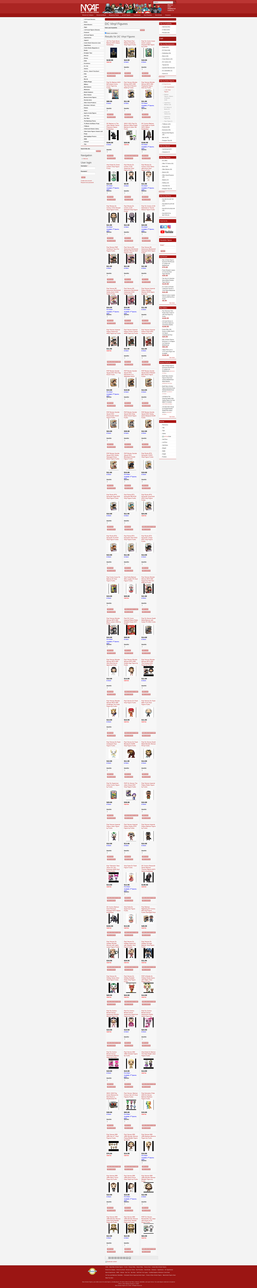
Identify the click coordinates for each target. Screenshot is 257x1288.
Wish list (85, 158)
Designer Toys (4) (167, 188)
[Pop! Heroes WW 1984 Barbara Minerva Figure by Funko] (149, 1150)
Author (164, 433)
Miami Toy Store (109, 1277)
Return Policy (140, 1267)
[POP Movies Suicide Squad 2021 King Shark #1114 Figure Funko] (131, 428)
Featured (86, 32)
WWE (85, 139)
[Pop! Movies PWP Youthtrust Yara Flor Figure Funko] (114, 263)
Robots (86, 108)
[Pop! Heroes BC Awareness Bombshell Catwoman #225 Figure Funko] (131, 304)
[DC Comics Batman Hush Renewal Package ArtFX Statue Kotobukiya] (114, 923)
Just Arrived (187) (167, 149)
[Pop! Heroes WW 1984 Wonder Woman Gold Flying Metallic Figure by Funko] (114, 1233)
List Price (164, 442)
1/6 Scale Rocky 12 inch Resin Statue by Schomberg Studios (167, 322)
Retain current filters (111, 33)
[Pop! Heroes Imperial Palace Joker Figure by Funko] (114, 840)
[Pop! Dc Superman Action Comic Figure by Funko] (114, 799)
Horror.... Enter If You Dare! (91, 71)
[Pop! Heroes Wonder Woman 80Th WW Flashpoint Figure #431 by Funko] (149, 98)
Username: (84, 166)
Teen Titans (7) (168, 121)
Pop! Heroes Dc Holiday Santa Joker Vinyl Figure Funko (113, 978)
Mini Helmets (87, 87)
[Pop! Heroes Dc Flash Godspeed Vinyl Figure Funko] (114, 758)
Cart (161, 39)
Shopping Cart (172, 8)
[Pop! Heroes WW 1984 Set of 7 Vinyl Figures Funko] (114, 1150)
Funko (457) (165, 47)
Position (164, 457)
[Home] (90, 12)
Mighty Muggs (88, 81)
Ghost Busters (88, 24)
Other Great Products (90, 102)
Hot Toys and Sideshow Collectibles (114, 1275)
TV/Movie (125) (166, 124)
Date (169, 436)
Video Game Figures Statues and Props (93, 133)
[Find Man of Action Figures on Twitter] (165, 228)
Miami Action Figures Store (169, 1275)
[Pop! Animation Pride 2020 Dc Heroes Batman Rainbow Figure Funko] (149, 1109)
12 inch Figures (126, 15)
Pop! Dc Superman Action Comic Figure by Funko (113, 785)
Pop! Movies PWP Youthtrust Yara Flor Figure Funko (113, 249)
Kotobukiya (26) (166, 53)
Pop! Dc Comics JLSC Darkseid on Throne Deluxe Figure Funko (148, 207)
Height (164, 454)
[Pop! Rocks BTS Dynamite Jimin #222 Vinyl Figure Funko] (131, 552)
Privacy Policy (132, 1267)
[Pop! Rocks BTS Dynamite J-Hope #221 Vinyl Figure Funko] (149, 552)
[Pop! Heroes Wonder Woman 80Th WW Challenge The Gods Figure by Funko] (114, 717)
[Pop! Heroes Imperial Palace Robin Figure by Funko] (149, 799)
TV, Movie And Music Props (91, 123)
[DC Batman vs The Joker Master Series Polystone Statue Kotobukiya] (114, 139)
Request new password (87, 182)
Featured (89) (166, 127)
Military (86, 84)
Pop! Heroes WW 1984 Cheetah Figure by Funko (131, 1053)
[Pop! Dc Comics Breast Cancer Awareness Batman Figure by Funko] (114, 1068)
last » (130, 1258)
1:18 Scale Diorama (89, 19)
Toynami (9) (165, 65)
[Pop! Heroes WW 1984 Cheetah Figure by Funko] (131, 1068)
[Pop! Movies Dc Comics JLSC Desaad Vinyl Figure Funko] (114, 222)
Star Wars (87, 118)
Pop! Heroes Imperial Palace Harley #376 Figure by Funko (130, 826)
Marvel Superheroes (110, 1272)
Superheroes (137, 15)
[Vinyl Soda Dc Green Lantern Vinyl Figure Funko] (114, 181)
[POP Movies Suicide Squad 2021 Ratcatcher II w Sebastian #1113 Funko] (131, 387)
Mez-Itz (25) (165, 137)
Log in (169, 7)
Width (163, 451)
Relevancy (165, 425)
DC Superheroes (169, 1269)
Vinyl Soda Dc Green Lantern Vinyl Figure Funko (113, 166)
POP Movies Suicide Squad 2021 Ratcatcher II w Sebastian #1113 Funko (130, 374)
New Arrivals (158, 15)
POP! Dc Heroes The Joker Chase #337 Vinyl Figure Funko (130, 785)
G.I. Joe (86, 66)
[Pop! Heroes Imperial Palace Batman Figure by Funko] (149, 840)
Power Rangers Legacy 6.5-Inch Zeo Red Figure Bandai (168, 271)
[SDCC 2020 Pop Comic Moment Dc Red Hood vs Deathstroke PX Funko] (114, 1109)
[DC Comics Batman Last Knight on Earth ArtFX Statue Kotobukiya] (149, 139)
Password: (84, 171)
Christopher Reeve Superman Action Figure (134, 1275)
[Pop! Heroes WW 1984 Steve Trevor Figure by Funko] (114, 1192)
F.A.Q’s (126, 1267)
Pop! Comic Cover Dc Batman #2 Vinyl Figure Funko (113, 578)
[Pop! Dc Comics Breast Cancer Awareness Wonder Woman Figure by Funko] (114, 1027)
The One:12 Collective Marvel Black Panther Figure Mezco (168, 280)
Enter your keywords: (111, 27)
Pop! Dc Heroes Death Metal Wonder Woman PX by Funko (148, 743)
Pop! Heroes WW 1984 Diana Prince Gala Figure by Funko (131, 1177)
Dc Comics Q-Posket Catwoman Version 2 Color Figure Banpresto (168, 288)
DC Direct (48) (166, 50)
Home (106, 1267)
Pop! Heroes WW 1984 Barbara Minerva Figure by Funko (148, 1136)
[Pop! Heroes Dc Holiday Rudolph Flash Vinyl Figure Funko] (131, 992)
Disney (86, 58)
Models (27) (165, 180)
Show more (162, 76)
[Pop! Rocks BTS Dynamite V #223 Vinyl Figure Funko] (149, 469)
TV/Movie (86, 126)
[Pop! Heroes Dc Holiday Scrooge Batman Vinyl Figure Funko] (149, 958)
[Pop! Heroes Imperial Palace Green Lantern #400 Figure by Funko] (131, 346)
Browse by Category (87, 15)
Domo (85, 22)
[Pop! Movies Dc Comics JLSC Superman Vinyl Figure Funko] (131, 181)
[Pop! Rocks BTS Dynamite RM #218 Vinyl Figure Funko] (131, 511)
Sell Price (164, 439)
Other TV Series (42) (167, 163)
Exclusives (87, 63)
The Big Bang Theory (90, 121)
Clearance (168, 15)
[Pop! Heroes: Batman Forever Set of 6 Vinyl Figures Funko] (131, 1109)
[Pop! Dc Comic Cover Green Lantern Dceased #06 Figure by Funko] (149, 57)
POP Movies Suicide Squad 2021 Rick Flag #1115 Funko (114, 372)
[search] (163, 2)
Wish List (170, 5)
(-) (162, 84)
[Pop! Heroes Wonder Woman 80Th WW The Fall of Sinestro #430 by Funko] (131, 98)
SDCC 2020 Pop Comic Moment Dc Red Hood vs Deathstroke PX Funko (112, 1096)
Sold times (165, 445)
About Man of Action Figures (116, 1267)
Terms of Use (147, 1267)
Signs (85, 27)
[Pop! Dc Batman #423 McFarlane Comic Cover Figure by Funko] (114, 98)
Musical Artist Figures (90, 97)
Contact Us (171, 10)
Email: (162, 245)
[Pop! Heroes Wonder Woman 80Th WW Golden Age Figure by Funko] (131, 676)
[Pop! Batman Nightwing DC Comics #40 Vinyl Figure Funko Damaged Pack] (149, 923)
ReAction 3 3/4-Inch (89, 105)
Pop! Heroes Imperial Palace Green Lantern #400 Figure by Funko (131, 331)
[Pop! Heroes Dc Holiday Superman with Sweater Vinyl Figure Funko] (131, 958)
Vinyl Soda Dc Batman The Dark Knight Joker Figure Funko (148, 1053)
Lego (85, 76)
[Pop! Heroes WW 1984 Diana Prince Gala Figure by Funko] (131, 1192)
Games (86, 68)
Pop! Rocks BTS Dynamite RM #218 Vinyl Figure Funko (130, 496)
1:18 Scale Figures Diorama (92, 30)
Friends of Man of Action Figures (154, 1275)
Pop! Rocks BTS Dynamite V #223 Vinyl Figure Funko (147, 455)
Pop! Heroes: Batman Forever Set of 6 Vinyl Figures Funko (131, 1095)
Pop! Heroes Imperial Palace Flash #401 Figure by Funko (148, 331)
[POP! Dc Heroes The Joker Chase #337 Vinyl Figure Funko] (131, 799)
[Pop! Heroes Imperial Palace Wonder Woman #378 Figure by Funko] (149, 304)
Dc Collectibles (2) (167, 70)
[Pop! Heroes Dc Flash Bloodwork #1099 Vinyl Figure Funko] (131, 758)
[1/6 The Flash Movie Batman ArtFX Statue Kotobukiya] (114, 57)
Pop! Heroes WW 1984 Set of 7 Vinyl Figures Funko (112, 1136)
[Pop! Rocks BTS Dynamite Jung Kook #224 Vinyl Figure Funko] (149, 511)
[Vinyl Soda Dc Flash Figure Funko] (131, 882)
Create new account (86, 180)
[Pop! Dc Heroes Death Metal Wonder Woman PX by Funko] (149, 758)
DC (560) (164, 160)
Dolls (85, 61)
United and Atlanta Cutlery (91, 129)
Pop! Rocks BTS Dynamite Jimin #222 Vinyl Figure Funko (130, 537)
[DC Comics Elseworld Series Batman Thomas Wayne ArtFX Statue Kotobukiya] (149, 882)
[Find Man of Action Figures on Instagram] (169, 228)
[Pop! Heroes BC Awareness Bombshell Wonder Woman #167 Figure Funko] (131, 263)
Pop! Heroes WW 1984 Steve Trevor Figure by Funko (112, 1177)
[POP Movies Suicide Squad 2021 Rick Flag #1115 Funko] (114, 387)
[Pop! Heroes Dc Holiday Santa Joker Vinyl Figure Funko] (114, 992)
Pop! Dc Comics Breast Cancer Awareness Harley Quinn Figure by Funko (147, 1014)
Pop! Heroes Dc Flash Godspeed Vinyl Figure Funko (113, 743)
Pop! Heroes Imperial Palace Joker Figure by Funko (113, 826)
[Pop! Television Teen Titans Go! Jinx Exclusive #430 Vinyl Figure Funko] (114, 882)
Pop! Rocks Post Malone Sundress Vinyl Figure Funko (130, 42)
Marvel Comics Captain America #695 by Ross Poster (168, 296)
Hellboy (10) (165, 183)
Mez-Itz (86, 79)
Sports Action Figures (90, 113)
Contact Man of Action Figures (159, 1267)
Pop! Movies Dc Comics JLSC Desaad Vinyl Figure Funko (113, 207)
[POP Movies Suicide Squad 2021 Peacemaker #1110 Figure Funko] (114, 428)
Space (86, 110)
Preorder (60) (166, 32)
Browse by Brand (101, 15)
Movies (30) (165, 172)
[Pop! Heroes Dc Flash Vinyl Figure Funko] (131, 717)
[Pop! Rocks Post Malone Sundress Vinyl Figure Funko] (131, 57)
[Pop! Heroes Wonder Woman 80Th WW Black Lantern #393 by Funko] (114, 634)
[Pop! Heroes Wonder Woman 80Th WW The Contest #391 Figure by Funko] (149, 676)
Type (163, 430)
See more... (172, 303)
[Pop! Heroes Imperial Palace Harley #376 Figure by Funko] (131, 840)
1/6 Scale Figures (89, 35)
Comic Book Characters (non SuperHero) (92, 44)
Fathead (86, 141)
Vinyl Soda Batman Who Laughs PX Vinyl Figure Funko (131, 578)
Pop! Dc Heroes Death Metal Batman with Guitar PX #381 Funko (148, 620)
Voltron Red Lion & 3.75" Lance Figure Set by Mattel (168, 351)
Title (163, 427)
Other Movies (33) (167, 169)
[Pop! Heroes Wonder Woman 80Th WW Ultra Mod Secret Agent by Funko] (114, 676)
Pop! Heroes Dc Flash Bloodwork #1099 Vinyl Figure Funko (131, 743)
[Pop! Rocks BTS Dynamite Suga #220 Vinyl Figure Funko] (114, 511)
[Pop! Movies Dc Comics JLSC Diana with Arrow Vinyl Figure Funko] (149, 181)
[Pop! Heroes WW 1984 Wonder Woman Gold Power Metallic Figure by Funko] (131, 1233)
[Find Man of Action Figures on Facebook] (162, 228)
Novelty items (88, 100)
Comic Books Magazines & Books (91, 49)
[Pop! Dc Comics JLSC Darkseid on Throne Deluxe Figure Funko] (149, 222)
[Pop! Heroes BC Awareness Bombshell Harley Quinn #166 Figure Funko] (114, 304)
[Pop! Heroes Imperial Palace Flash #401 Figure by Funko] (149, 346)
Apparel (86, 40)
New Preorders (148, 15)
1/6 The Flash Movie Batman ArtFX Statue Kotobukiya (113, 42)
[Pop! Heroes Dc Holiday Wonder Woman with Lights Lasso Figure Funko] (114, 958)
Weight (164, 448)
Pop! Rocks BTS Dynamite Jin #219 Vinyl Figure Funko (112, 537)
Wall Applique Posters (90, 136)
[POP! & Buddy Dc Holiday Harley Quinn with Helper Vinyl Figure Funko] (149, 992)
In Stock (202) (166, 29)
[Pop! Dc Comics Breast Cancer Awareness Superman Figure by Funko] (131, 1027)
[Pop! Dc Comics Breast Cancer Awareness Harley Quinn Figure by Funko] (149, 1027)
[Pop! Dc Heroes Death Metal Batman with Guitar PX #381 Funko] (149, 634)
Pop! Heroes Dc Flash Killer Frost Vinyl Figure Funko (148, 702)
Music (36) (165, 166)
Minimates (87, 89)
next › (127, 1258)
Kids (85, 74)
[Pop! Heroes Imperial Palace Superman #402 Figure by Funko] (114, 346)
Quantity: (126, 67)
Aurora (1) (165, 73)
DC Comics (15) (166, 62)
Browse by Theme (114, 15)
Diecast (86, 55)
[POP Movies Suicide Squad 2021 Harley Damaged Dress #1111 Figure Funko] (114, 469)
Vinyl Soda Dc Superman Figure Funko (129, 908)
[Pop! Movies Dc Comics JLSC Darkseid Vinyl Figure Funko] (131, 222)
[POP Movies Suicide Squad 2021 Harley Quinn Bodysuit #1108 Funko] (149, 428)
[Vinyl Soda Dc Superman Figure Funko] (131, 923)
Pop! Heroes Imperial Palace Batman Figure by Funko (148, 826)
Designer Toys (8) (167, 140)
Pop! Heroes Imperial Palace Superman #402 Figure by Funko (114, 331)
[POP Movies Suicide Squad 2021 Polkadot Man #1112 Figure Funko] (149, 387)
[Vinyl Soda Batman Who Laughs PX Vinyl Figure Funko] (131, 593)
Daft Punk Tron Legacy (142, 1272)
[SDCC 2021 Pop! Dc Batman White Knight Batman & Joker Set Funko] (131, 139)
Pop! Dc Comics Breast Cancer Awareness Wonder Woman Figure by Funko (113, 1014)
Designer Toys (88, 53)
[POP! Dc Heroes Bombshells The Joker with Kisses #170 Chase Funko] (149, 1233)
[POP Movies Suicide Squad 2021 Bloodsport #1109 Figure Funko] (131, 469)
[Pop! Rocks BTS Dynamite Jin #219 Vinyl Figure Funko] (114, 552)
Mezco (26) (165, 56)
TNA (85, 144)
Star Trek (86, 115)
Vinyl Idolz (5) (166, 185)
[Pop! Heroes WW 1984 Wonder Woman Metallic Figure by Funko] (149, 1192)
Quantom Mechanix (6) (168, 67)
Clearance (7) (166, 152)
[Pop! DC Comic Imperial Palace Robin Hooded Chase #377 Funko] (131, 634)
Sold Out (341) (166, 27)
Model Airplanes (88, 92)
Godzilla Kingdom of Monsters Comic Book (159, 1272)
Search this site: (85, 148)
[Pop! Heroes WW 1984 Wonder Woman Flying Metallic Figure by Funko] (131, 1150)
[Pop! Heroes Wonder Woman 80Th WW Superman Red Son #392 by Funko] (149, 593)
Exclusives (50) (166, 130)
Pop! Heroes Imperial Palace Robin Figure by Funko (148, 785)
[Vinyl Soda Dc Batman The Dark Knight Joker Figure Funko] (149, 1068)
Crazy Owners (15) (167, 59)
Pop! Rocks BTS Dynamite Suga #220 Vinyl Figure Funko (113, 496)
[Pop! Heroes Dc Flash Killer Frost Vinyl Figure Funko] (149, 717)
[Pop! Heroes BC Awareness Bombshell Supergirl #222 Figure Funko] (149, 263)
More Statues (88, 95)
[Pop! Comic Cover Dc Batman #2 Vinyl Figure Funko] (114, 593)
